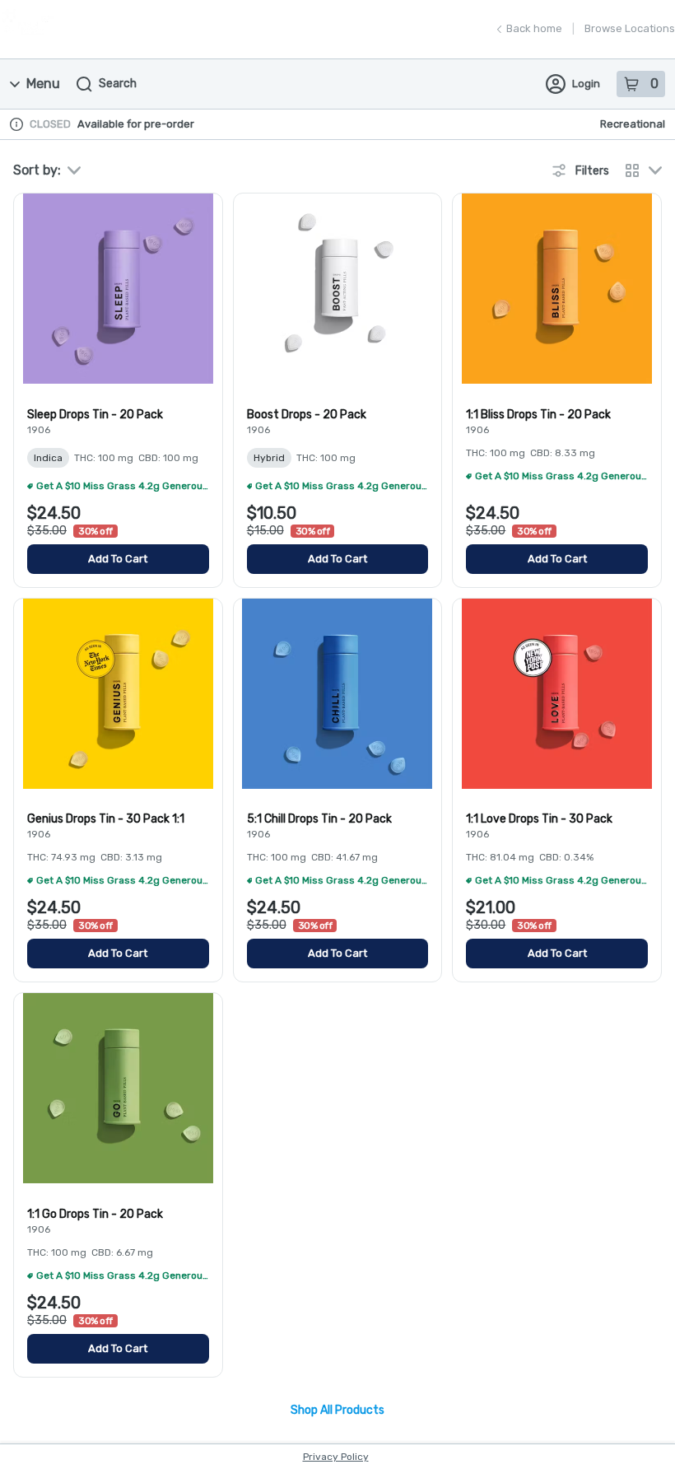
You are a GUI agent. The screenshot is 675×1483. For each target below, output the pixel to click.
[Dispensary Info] (16, 124)
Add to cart (117, 559)
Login (586, 83)
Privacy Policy (336, 1456)
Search (118, 84)
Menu (43, 83)
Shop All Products (337, 1410)
